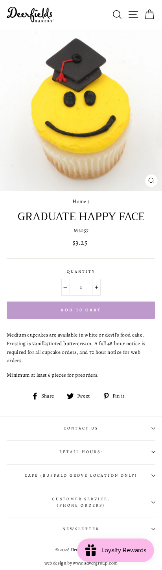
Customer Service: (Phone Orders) (81, 502)
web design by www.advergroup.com (81, 563)
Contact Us (81, 428)
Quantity (81, 271)
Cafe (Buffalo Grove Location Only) (81, 475)
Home (79, 201)
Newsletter (81, 529)
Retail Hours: (81, 452)
